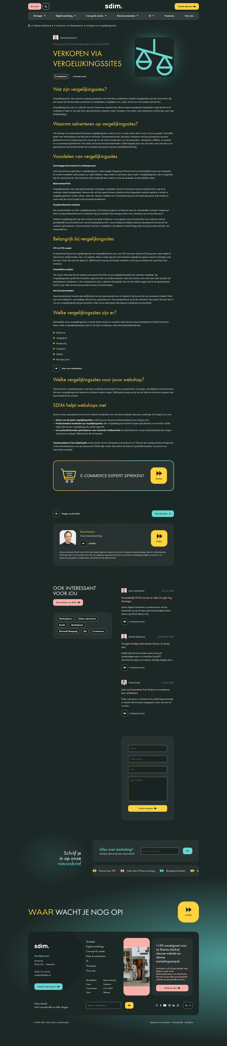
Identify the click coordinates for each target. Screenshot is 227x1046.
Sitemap (106, 992)
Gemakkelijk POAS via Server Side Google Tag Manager (146, 599)
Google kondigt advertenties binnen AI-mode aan (145, 645)
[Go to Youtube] (164, 1005)
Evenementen (91, 988)
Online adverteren (87, 618)
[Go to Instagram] (169, 1005)
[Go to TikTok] (178, 1005)
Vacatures (169, 15)
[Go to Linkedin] (174, 1005)
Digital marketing (64, 15)
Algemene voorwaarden (160, 1022)
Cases (88, 984)
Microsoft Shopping (68, 631)
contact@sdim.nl (42, 975)
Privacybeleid (177, 1022)
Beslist (62, 625)
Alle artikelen (91, 980)
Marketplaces (76, 25)
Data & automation (126, 15)
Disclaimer (189, 1022)
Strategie (37, 15)
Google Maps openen (47, 986)
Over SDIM (108, 988)
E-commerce (60, 25)
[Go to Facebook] (160, 1005)
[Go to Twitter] (157, 1005)
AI (150, 15)
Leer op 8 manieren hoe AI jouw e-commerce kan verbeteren (145, 691)
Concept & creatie (94, 15)
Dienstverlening (109, 980)
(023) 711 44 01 (42, 971)
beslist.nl (118, 133)
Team (88, 992)
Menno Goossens (68, 37)
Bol (85, 631)
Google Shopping (147, 133)
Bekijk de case (171, 988)
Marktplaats (77, 625)
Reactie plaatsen (146, 808)
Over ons (189, 15)
